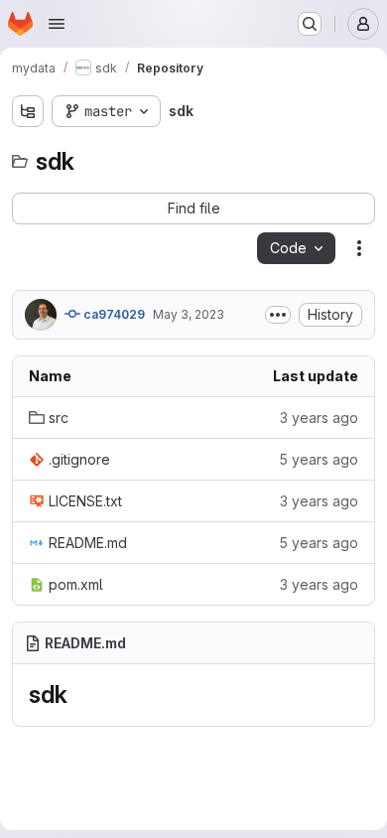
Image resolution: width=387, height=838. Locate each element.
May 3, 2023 (188, 314)
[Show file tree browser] (28, 111)
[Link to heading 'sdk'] (79, 694)
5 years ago (318, 459)
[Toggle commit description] (278, 315)
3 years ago (319, 417)
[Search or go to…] (310, 24)
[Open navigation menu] (56, 24)
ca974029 (112, 314)
